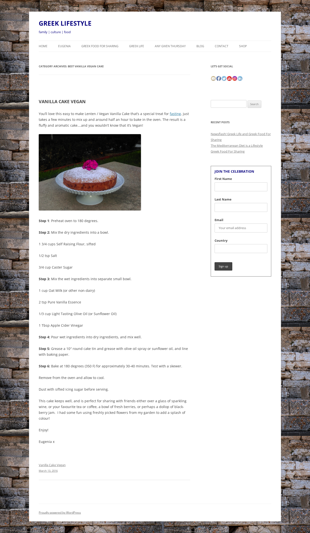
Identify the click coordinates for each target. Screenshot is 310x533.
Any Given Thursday (170, 46)
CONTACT (221, 46)
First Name (223, 179)
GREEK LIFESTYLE (65, 23)
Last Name (223, 199)
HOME (43, 46)
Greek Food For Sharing (99, 46)
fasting (175, 113)
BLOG (200, 46)
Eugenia (64, 46)
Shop (243, 46)
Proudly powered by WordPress (60, 512)
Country (221, 240)
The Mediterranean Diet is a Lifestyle (237, 145)
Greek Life (136, 46)
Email (219, 220)
